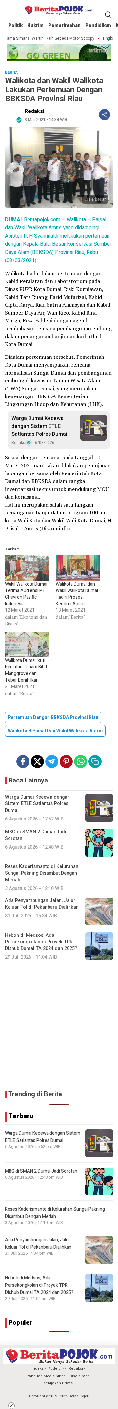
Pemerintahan (64, 25)
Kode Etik (56, 1368)
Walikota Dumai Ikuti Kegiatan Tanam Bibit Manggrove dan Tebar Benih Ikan (26, 670)
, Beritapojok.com (32, 219)
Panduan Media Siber (45, 1376)
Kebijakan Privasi (58, 1383)
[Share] (104, 114)
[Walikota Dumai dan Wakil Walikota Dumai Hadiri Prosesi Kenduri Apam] (78, 568)
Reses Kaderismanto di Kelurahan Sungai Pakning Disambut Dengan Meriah (55, 1213)
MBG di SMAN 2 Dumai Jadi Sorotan (41, 1171)
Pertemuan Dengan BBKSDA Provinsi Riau (53, 717)
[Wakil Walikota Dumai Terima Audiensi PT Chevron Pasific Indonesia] (27, 568)
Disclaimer (79, 1376)
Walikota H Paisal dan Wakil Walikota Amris (55, 730)
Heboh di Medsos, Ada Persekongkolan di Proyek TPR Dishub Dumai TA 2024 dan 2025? (39, 1285)
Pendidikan (98, 25)
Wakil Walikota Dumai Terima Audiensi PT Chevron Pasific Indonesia (26, 594)
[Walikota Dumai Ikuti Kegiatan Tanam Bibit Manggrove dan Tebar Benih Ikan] (27, 644)
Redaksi (34, 111)
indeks (38, 1368)
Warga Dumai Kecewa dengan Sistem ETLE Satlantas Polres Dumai (39, 426)
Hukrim (35, 25)
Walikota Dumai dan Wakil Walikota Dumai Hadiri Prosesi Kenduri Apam (77, 594)
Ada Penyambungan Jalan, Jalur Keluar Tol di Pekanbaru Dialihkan (38, 1243)
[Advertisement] (59, 1026)
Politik (15, 25)
